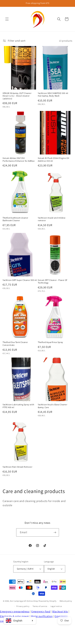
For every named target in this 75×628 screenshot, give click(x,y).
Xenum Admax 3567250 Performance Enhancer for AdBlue (19, 159)
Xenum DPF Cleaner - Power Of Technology (52, 281)
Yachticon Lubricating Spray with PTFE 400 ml (18, 406)
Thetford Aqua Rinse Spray (50, 342)
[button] (7, 19)
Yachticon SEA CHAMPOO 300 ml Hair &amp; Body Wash (53, 94)
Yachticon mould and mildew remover (52, 219)
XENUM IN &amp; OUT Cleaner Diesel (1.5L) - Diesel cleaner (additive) (17, 96)
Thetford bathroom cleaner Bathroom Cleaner (15, 219)
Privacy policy (22, 606)
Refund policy (66, 601)
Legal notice (56, 606)
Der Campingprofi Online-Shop (24, 601)
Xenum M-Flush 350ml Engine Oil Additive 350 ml (53, 159)
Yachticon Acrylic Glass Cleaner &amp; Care (52, 406)
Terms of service (40, 606)
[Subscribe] (55, 532)
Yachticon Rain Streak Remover (17, 466)
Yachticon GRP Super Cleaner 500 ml (20, 280)
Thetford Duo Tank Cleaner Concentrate (15, 343)
